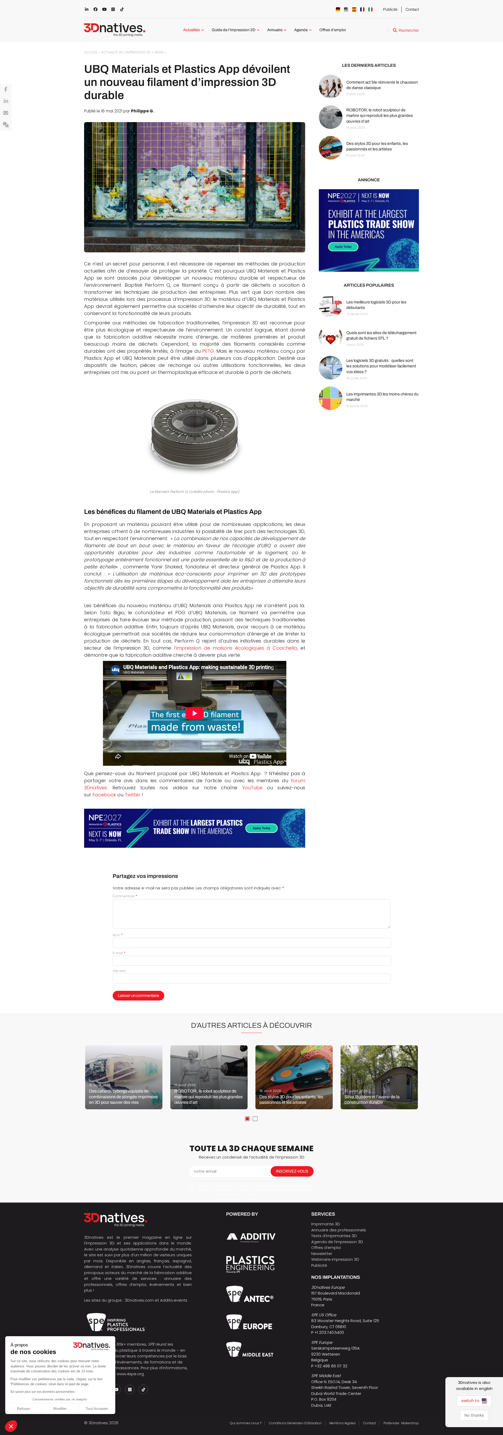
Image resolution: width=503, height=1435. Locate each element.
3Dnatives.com (139, 1300)
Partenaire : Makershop (401, 1423)
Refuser (23, 1408)
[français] (362, 9)
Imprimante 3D (325, 1224)
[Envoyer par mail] (6, 113)
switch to (470, 1400)
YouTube (252, 787)
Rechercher (409, 30)
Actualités (191, 30)
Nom (118, 935)
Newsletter (321, 1253)
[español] (354, 9)
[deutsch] (338, 9)
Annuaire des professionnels (338, 1230)
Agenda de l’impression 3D (337, 1241)
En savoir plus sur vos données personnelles (42, 1392)
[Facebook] (6, 89)
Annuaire (274, 30)
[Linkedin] (6, 101)
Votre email (205, 1171)
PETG (208, 351)
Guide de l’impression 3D (233, 30)
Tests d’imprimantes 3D (334, 1235)
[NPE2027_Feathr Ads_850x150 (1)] (194, 828)
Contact (412, 9)
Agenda (301, 30)
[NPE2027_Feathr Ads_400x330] (369, 230)
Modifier (60, 1408)
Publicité (390, 9)
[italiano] (370, 9)
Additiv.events (173, 1300)
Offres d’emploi (332, 30)
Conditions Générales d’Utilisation (295, 1423)
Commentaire (125, 896)
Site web (119, 971)
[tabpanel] (123, 1077)
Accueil (90, 52)
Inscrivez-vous (292, 1171)
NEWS (159, 52)
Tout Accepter (97, 1408)
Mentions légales (342, 1423)
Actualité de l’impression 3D (126, 52)
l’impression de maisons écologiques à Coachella (235, 648)
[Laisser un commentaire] (6, 125)
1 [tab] (247, 1118)
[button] (11, 1426)
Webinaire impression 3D (335, 1259)
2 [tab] (255, 1118)
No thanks (474, 1415)
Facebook (104, 794)
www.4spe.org (130, 1374)
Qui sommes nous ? (245, 1423)
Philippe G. (142, 111)
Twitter (132, 794)
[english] (346, 9)
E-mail (119, 953)
